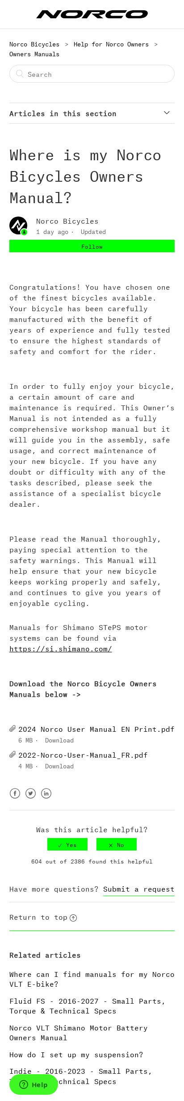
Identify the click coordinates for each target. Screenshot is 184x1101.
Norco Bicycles (34, 43)
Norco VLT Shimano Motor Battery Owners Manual (78, 1032)
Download (59, 739)
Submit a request (139, 887)
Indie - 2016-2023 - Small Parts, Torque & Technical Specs (80, 1075)
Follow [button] (92, 246)
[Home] (92, 12)
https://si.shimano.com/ (60, 647)
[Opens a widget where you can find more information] (33, 1085)
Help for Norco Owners (111, 43)
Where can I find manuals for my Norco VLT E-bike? (92, 978)
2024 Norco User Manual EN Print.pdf (96, 728)
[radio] (67, 844)
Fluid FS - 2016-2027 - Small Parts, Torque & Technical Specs (87, 1005)
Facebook (15, 798)
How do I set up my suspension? (76, 1053)
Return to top (38, 916)
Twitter (30, 798)
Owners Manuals (34, 53)
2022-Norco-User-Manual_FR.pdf (83, 753)
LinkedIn (46, 798)
